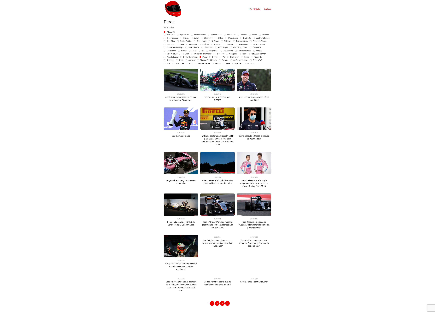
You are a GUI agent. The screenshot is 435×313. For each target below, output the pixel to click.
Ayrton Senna (216, 35)
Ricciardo (258, 57)
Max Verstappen (173, 54)
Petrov (215, 57)
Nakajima (233, 54)
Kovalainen (171, 51)
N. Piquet (220, 54)
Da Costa (247, 38)
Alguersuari (184, 35)
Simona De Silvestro (208, 60)
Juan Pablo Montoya (175, 47)
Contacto (267, 9)
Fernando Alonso (260, 41)
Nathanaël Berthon (258, 54)
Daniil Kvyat (201, 41)
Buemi (186, 38)
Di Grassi (215, 41)
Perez (204, 57)
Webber (238, 63)
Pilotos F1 (171, 32)
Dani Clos (171, 41)
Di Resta (227, 41)
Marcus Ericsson (244, 51)
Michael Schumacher (202, 54)
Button (196, 38)
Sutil (168, 63)
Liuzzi (194, 51)
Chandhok (208, 38)
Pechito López (172, 57)
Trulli (191, 63)
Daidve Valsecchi (263, 38)
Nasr (244, 54)
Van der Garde (204, 63)
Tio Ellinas (179, 63)
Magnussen (214, 51)
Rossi (181, 60)
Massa (259, 51)
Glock (182, 44)
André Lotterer (199, 35)
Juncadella (208, 47)
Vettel (228, 63)
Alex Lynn (171, 35)
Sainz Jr (191, 60)
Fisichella (170, 44)
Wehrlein (250, 63)
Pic (224, 57)
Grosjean (193, 44)
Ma (203, 51)
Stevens (225, 60)
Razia (246, 57)
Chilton (220, 38)
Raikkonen (234, 57)
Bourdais (265, 35)
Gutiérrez (205, 44)
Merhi (187, 54)
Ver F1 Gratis (255, 9)
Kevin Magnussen (240, 47)
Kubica (184, 51)
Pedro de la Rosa (190, 57)
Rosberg (170, 60)
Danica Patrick (186, 41)
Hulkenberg (243, 44)
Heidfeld (230, 44)
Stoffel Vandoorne (240, 60)
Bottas (254, 35)
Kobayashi (257, 47)
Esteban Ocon (242, 41)
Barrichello (231, 35)
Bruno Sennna (172, 38)
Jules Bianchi (193, 47)
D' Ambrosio (233, 38)
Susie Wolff (257, 60)
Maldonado (228, 51)
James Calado (259, 44)
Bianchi (243, 35)
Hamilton (217, 44)
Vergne (218, 63)
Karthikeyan (223, 47)
